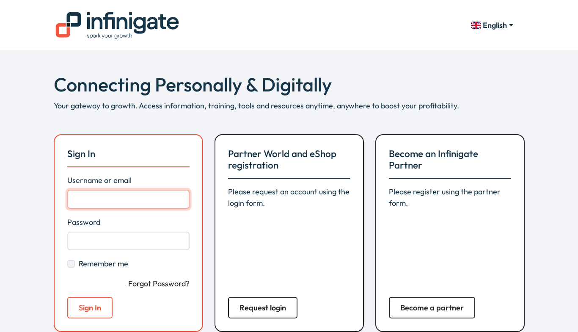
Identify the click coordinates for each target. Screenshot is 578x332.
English (495, 25)
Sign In (90, 308)
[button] (262, 307)
